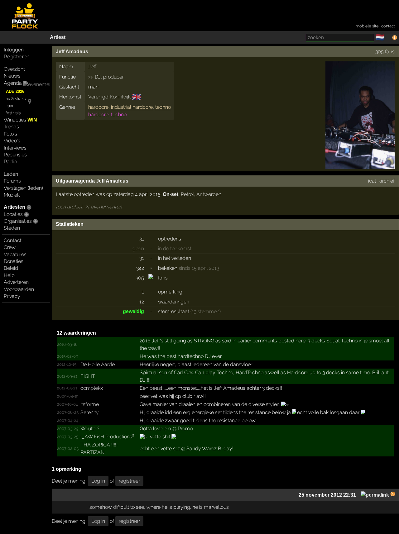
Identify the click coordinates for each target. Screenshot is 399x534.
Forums (12, 181)
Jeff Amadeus (72, 51)
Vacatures (15, 254)
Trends (11, 127)
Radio (10, 161)
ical (372, 181)
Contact (13, 240)
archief (387, 181)
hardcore (98, 107)
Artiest (57, 37)
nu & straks (16, 98)
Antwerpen (208, 194)
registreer (129, 481)
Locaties (13, 214)
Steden (12, 228)
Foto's (10, 134)
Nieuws (12, 76)
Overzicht (14, 69)
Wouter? (89, 428)
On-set (170, 194)
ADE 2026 (15, 91)
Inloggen (14, 50)
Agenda (13, 83)
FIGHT (87, 376)
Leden (11, 174)
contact (388, 26)
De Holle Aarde (97, 364)
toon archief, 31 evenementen (89, 207)
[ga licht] (388, 37)
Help (9, 275)
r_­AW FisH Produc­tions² (107, 437)
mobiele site (367, 26)
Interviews (15, 148)
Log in (98, 481)
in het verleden (174, 258)
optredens (169, 239)
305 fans (385, 52)
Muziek (12, 195)
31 (141, 239)
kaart (10, 105)
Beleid (11, 268)
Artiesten (14, 207)
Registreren (16, 57)
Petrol (187, 194)
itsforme (89, 404)
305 (140, 278)
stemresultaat (173, 311)
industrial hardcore (132, 107)
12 (141, 302)
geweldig (133, 311)
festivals (13, 113)
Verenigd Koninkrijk (109, 97)
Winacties (20, 120)
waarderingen (173, 302)
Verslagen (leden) (23, 188)
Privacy (12, 296)
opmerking (170, 292)
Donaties (13, 261)
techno (163, 107)
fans (163, 278)
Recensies (15, 155)
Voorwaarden (19, 289)
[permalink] (375, 495)
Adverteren (16, 282)
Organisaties (18, 221)
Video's (12, 141)
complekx (91, 388)
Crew (10, 247)
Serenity (89, 412)
